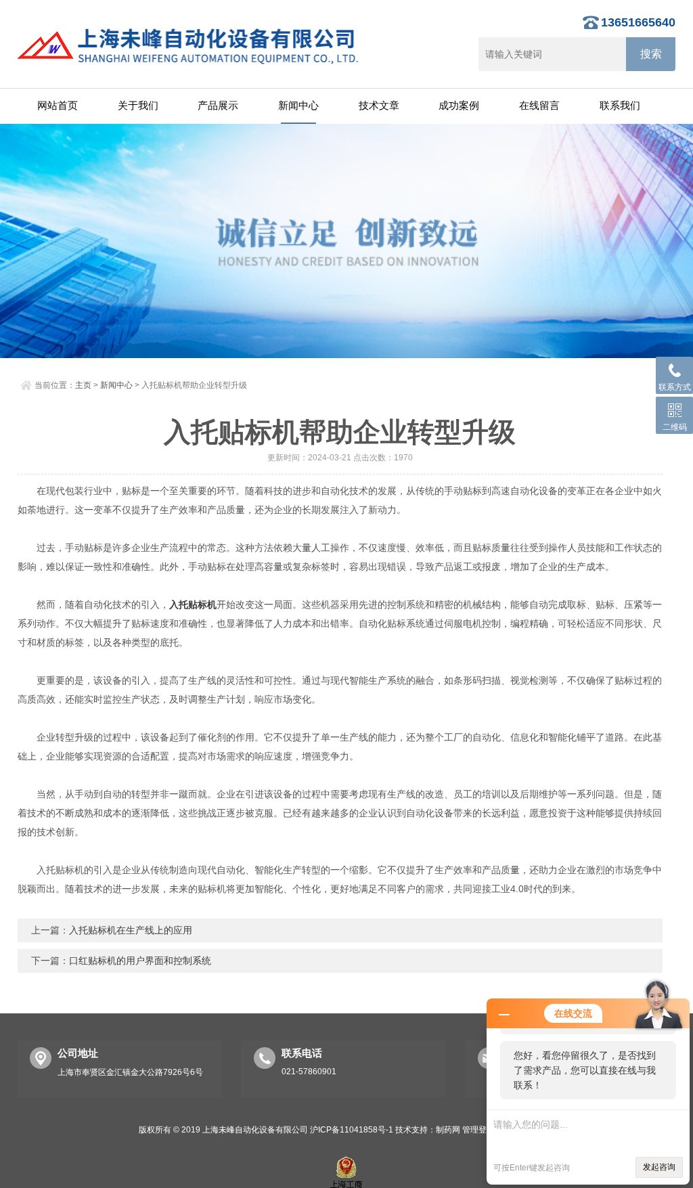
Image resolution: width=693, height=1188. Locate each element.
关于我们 (138, 105)
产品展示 (218, 105)
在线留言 (539, 105)
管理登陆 (478, 1130)
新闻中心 (298, 105)
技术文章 (379, 105)
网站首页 (57, 105)
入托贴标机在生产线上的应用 (130, 930)
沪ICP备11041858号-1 (351, 1130)
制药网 (448, 1130)
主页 (83, 385)
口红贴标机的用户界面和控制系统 (140, 960)
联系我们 (620, 105)
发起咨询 (659, 1167)
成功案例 (459, 105)
